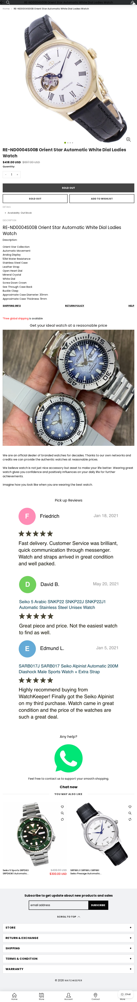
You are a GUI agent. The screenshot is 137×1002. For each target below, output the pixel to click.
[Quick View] (62, 813)
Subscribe (98, 905)
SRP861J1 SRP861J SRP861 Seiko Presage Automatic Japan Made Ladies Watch (86, 872)
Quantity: (9, 166)
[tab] (68, 927)
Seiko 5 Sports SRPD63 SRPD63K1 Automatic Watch (16, 872)
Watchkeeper (73, 980)
